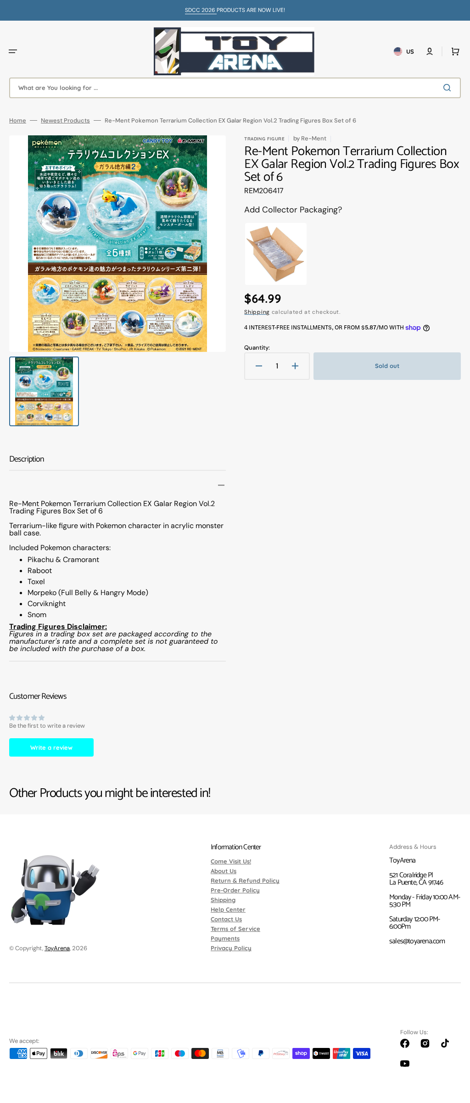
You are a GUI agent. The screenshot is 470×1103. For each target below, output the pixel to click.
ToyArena (57, 948)
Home (17, 120)
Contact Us (226, 919)
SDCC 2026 (201, 10)
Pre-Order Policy (235, 890)
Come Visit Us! (231, 861)
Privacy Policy (231, 948)
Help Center (228, 909)
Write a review (51, 747)
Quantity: (257, 348)
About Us (223, 871)
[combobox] (235, 88)
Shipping (257, 312)
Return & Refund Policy (245, 880)
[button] (13, 51)
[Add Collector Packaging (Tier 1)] (276, 254)
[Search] (449, 88)
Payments (225, 938)
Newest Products (65, 120)
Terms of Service (235, 928)
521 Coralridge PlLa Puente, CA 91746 (416, 879)
